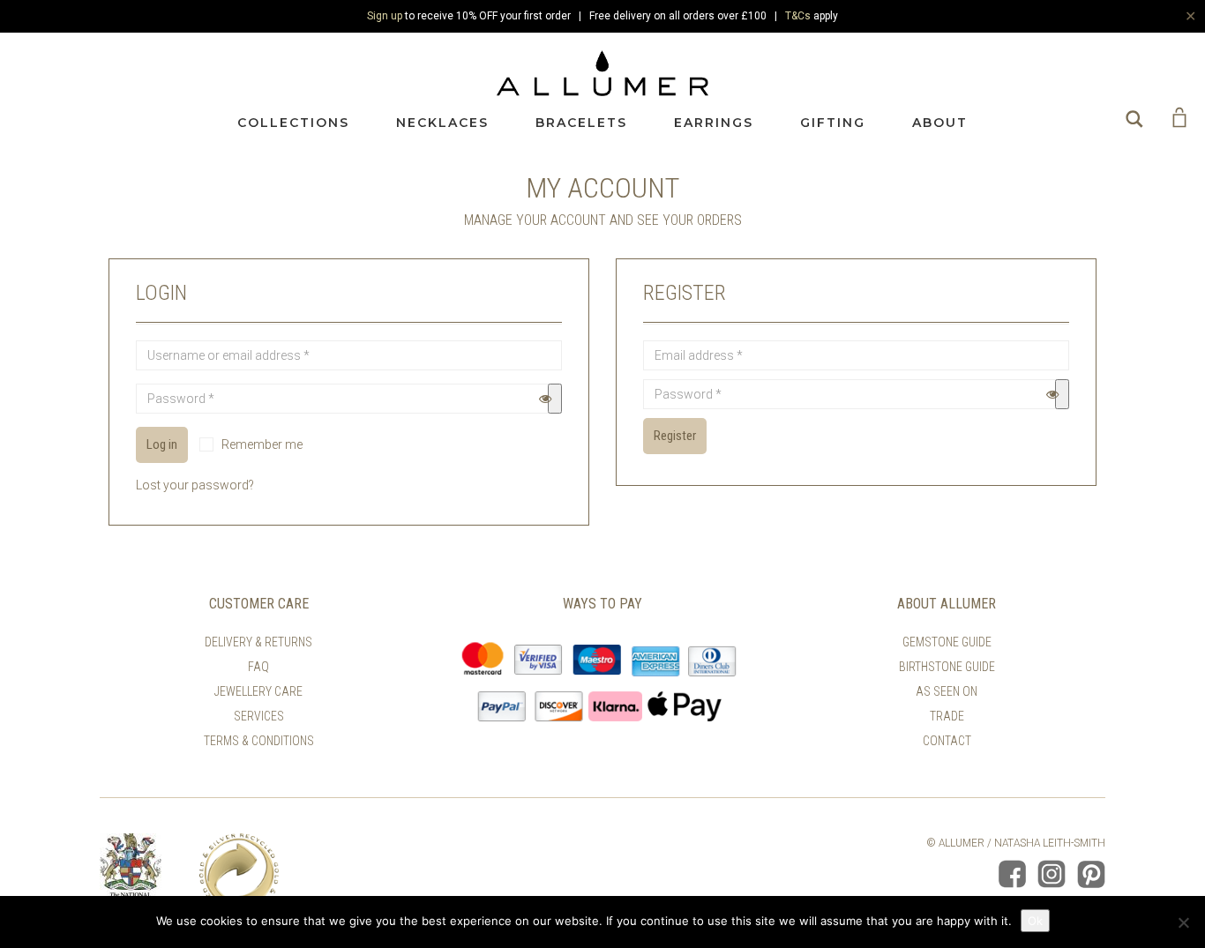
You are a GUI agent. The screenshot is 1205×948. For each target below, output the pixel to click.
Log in (161, 444)
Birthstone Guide (947, 667)
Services (259, 716)
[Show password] (555, 399)
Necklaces (442, 123)
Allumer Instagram (1051, 874)
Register (675, 436)
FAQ (258, 667)
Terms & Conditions (259, 741)
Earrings (713, 123)
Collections (293, 123)
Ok (1035, 921)
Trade (947, 716)
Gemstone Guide (947, 642)
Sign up (384, 16)
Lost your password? (195, 485)
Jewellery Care (258, 691)
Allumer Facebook (1012, 874)
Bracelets (581, 123)
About (940, 123)
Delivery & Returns (258, 642)
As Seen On (946, 691)
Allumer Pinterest (1091, 874)
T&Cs (798, 16)
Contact (947, 741)
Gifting (832, 123)
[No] (1183, 922)
